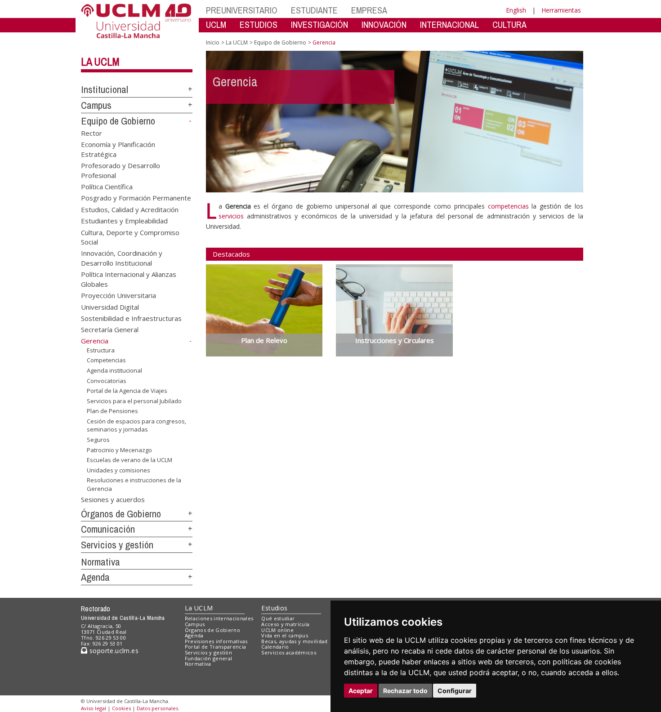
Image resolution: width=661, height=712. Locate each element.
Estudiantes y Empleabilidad (124, 220)
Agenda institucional (114, 370)
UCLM (216, 24)
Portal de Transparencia (215, 646)
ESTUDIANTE (314, 10)
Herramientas (561, 10)
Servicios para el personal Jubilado (134, 401)
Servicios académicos (288, 652)
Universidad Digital (110, 306)
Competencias (106, 360)
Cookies (121, 708)
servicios (231, 216)
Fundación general (208, 658)
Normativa (100, 562)
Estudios (274, 608)
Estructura (101, 350)
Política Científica (107, 186)
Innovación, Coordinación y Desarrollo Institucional (121, 258)
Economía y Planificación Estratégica (118, 149)
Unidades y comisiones (118, 470)
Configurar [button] (455, 690)
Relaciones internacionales (219, 618)
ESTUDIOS (258, 24)
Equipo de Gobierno (118, 121)
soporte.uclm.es (112, 650)
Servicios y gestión (117, 545)
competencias (508, 206)
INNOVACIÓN (384, 24)
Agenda (95, 577)
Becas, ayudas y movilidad (294, 641)
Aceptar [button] (360, 690)
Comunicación (108, 529)
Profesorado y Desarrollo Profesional (120, 170)
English (516, 10)
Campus (96, 105)
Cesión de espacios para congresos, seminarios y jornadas (136, 425)
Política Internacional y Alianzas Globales (128, 279)
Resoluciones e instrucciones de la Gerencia (134, 484)
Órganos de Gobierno (121, 514)
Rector (91, 132)
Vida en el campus (284, 635)
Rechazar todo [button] (405, 690)
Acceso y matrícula (285, 624)
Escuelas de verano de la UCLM (129, 460)
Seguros (98, 440)
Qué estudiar (278, 618)
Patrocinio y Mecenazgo (119, 449)
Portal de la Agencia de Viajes (127, 391)
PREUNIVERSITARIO (241, 10)
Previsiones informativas (216, 641)
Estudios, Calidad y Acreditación (130, 209)
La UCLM (100, 61)
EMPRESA (369, 10)
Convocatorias (106, 380)
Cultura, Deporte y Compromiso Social (130, 236)
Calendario (275, 646)
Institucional (104, 89)
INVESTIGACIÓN (319, 24)
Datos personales (157, 708)
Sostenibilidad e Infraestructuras (131, 318)
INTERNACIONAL (449, 24)
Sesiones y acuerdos (113, 498)
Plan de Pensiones (112, 411)
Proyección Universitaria (118, 295)
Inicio (212, 42)
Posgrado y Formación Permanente (136, 197)
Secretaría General (109, 329)
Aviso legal (93, 708)
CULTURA (509, 24)
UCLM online (277, 630)
